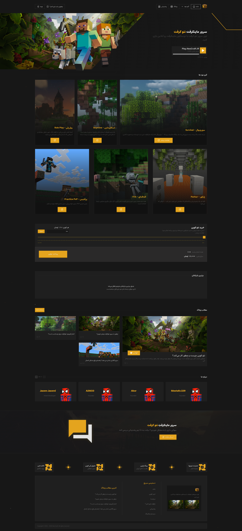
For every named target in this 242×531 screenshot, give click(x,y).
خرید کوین (152, 494)
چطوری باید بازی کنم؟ (56, 6)
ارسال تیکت (169, 437)
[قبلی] (44, 377)
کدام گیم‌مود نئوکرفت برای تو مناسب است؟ (61, 334)
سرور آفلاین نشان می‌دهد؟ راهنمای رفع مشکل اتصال (101, 360)
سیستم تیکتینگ (150, 514)
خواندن (135, 353)
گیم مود (186, 6)
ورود (41, 6)
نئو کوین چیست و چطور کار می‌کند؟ (188, 355)
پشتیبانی (164, 6)
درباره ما (152, 499)
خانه (197, 6)
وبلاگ (175, 6)
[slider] (204, 237)
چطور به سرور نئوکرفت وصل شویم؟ (107, 334)
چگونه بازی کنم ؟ (150, 504)
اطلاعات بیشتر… (199, 233)
